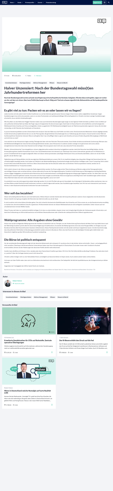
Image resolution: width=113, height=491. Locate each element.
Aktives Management (40, 83)
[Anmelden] (104, 2)
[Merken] (52, 352)
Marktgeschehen (25, 83)
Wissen (52, 83)
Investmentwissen (11, 83)
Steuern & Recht (62, 83)
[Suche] (109, 2)
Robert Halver (17, 281)
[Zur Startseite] (4, 2)
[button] (18, 283)
